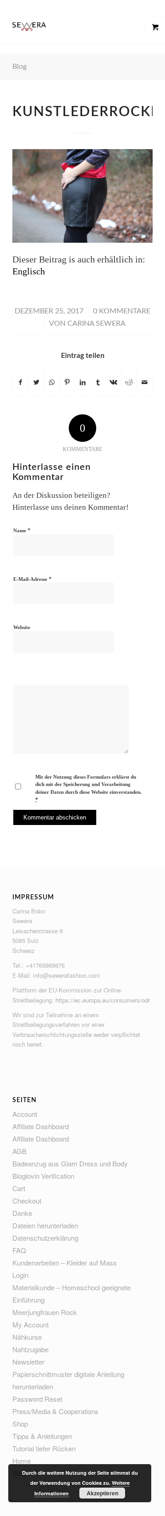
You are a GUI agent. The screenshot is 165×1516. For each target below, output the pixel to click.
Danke (22, 1213)
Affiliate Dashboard (40, 1126)
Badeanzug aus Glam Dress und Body (70, 1163)
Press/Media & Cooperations (55, 1411)
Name (22, 530)
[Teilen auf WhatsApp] (52, 382)
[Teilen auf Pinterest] (67, 382)
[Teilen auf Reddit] (129, 382)
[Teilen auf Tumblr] (98, 382)
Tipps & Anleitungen (42, 1436)
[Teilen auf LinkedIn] (82, 382)
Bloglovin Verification (43, 1176)
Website (21, 627)
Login (20, 1275)
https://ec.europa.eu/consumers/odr (102, 1000)
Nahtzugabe (30, 1349)
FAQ (19, 1250)
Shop (20, 1423)
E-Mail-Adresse (32, 578)
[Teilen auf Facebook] (20, 382)
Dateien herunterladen (45, 1225)
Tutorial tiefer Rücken (44, 1448)
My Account (30, 1324)
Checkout (26, 1200)
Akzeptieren (102, 1493)
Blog (19, 66)
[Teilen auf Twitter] (36, 382)
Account (24, 1114)
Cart (18, 1188)
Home (21, 1461)
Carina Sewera (96, 323)
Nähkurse (27, 1337)
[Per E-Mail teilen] (144, 382)
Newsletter (28, 1361)
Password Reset (37, 1399)
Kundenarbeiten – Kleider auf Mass (64, 1262)
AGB (19, 1151)
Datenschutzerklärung (45, 1238)
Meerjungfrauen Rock (44, 1312)
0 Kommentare (121, 311)
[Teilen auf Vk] (113, 382)
